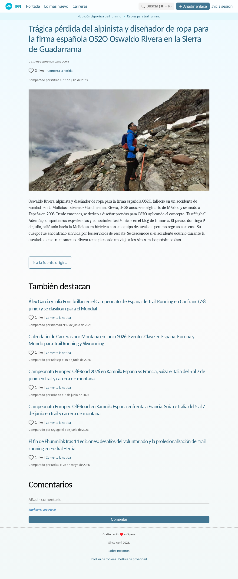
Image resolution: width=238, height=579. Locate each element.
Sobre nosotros (119, 551)
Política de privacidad (132, 559)
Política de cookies (103, 559)
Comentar (119, 519)
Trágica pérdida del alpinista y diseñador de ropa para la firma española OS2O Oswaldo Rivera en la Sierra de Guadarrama (118, 39)
